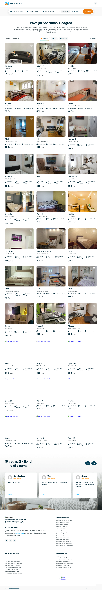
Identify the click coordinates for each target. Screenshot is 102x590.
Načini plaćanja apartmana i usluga (64, 563)
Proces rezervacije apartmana (63, 561)
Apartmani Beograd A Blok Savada (64, 545)
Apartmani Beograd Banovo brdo (64, 543)
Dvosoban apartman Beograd (12, 569)
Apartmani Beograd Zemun (62, 537)
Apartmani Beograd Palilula (62, 539)
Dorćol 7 (10, 215)
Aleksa (74, 327)
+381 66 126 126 (19, 533)
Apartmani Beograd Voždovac (63, 541)
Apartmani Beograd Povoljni (12, 559)
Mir (42, 140)
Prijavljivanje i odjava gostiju (62, 565)
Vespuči (40, 327)
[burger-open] (95, 3)
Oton (10, 439)
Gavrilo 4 (41, 67)
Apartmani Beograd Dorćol (62, 530)
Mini (12, 289)
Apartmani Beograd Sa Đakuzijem (13, 557)
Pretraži (88, 11)
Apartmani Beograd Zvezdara (63, 535)
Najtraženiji (45, 38)
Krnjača (8, 67)
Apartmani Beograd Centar (62, 522)
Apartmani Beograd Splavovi (12, 565)
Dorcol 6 (10, 402)
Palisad (41, 215)
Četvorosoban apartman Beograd (13, 573)
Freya (43, 494)
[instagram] (10, 541)
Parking (76, 11)
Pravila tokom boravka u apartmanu (64, 559)
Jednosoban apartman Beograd (13, 567)
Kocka (9, 364)
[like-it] (31, 46)
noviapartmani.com (14, 588)
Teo (42, 289)
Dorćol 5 (41, 439)
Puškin (71, 215)
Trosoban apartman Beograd (12, 571)
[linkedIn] (14, 541)
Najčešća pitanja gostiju (61, 557)
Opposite (72, 364)
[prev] (87, 463)
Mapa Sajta (94, 588)
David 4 (40, 402)
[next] (94, 463)
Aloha (40, 177)
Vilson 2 (10, 494)
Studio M (9, 252)
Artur (73, 289)
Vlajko (40, 364)
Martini (73, 402)
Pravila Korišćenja (85, 588)
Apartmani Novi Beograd (62, 524)
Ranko (74, 104)
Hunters (10, 177)
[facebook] (6, 541)
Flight (11, 140)
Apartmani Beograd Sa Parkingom (13, 563)
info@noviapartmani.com (38, 532)
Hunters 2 (73, 140)
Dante (9, 327)
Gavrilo (73, 252)
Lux (55, 38)
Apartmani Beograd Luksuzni (12, 561)
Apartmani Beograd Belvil (62, 526)
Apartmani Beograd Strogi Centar (64, 520)
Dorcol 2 (73, 439)
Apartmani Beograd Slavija (62, 533)
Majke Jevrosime (43, 252)
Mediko (72, 67)
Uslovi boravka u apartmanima (63, 567)
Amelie (10, 104)
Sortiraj (93, 38)
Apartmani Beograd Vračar (62, 528)
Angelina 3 (72, 177)
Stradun (40, 104)
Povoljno (64, 38)
